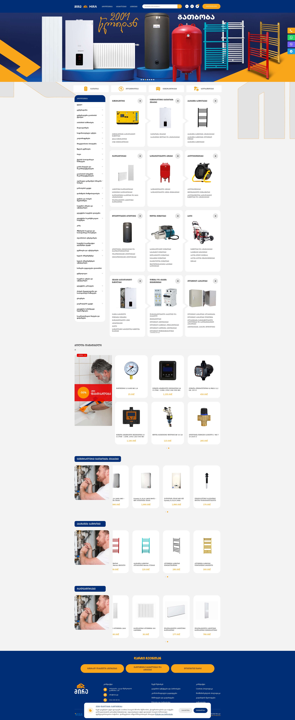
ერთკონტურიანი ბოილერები (124, 257)
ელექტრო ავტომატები (159, 322)
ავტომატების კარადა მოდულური (201, 327)
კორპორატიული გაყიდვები (164, 693)
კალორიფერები (194, 189)
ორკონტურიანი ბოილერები (123, 254)
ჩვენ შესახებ (157, 684)
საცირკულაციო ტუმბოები (160, 249)
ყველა (79, 104)
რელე (114, 326)
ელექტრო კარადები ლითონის (200, 317)
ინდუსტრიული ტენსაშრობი (198, 192)
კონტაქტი (200, 684)
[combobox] (98, 459)
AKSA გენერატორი (119, 139)
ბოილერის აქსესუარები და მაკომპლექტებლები (123, 250)
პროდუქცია (107, 6)
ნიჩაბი (193, 261)
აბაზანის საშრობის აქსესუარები (200, 134)
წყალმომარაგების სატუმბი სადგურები (161, 265)
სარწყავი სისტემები (199, 252)
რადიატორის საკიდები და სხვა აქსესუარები (125, 196)
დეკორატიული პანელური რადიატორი (122, 201)
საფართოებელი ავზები (160, 189)
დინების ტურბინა (119, 317)
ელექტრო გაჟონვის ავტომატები (163, 328)
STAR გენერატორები (120, 142)
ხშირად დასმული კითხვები (102, 668)
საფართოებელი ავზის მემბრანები (165, 192)
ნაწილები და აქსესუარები (201, 249)
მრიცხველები (155, 319)
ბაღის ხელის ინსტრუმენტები (203, 258)
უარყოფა (185, 710)
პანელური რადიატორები (122, 189)
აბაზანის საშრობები (195, 142)
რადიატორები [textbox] (86, 588)
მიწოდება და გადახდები (163, 698)
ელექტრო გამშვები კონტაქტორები (164, 325)
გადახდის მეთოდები (205, 698)
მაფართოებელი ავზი (121, 320)
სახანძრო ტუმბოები (158, 252)
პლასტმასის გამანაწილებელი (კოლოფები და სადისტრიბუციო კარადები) (200, 322)
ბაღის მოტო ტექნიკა (199, 255)
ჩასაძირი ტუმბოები (158, 258)
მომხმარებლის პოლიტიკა (208, 693)
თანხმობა (200, 710)
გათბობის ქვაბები (158, 134)
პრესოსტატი (117, 323)
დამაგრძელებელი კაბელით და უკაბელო (163, 315)
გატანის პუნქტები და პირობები (166, 689)
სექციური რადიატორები (122, 192)
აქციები (133, 6)
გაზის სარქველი (119, 314)
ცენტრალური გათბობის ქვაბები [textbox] (98, 459)
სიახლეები (121, 6)
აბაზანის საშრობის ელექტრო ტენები (199, 138)
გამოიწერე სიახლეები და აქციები (147, 668)
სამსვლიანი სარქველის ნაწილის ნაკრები (126, 330)
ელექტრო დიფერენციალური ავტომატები (162, 332)
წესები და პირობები (164, 714)
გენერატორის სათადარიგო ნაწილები (123, 135)
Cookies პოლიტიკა (204, 689)
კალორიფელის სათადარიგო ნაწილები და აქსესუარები (199, 196)
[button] (141, 79)
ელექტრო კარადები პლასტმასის (201, 314)
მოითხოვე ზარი (193, 668)
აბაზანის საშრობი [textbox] (88, 524)
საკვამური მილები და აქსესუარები (165, 137)
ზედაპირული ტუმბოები (159, 255)
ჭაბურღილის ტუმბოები (159, 261)
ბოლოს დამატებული (88, 345)
